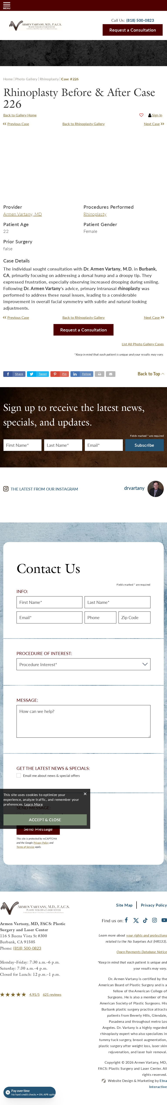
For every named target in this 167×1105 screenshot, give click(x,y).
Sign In (157, 115)
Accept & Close (45, 819)
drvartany (134, 488)
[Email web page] (110, 374)
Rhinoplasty (49, 78)
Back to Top (149, 374)
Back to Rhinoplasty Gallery (83, 123)
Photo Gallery (26, 78)
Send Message (38, 829)
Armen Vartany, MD (22, 214)
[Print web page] (99, 374)
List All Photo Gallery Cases (143, 344)
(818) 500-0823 (27, 948)
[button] (23, 124)
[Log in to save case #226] (141, 115)
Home (8, 78)
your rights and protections (146, 935)
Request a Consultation (132, 30)
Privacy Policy (41, 843)
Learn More (33, 804)
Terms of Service (25, 847)
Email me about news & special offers (51, 775)
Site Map (124, 905)
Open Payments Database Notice (142, 951)
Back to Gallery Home (20, 115)
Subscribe (144, 445)
